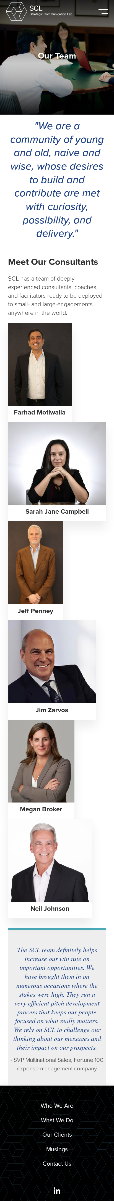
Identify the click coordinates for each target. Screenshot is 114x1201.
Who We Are (57, 1105)
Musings (57, 1149)
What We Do (57, 1120)
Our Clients (57, 1134)
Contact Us (57, 1163)
